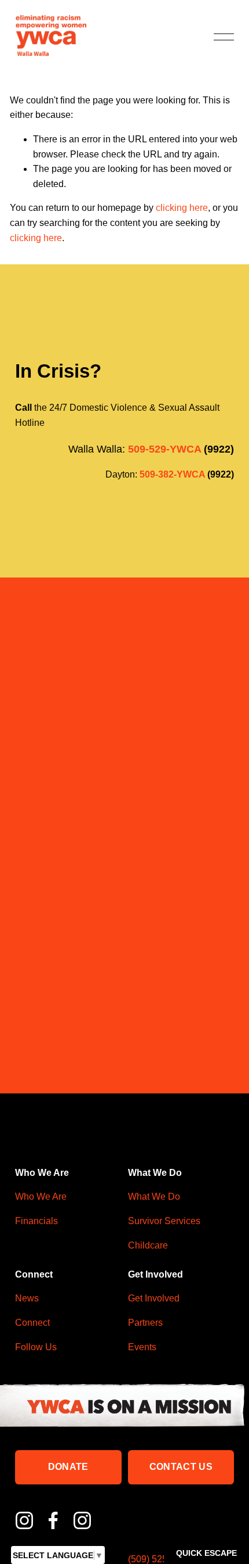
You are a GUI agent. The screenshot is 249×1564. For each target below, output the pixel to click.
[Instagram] (24, 1520)
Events (142, 1347)
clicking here (182, 208)
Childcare (148, 1245)
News (27, 1298)
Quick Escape (206, 1553)
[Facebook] (53, 1520)
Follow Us (36, 1347)
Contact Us (181, 1467)
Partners (145, 1323)
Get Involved (154, 1298)
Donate (68, 1467)
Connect (32, 1323)
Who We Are (41, 1196)
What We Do (154, 1196)
